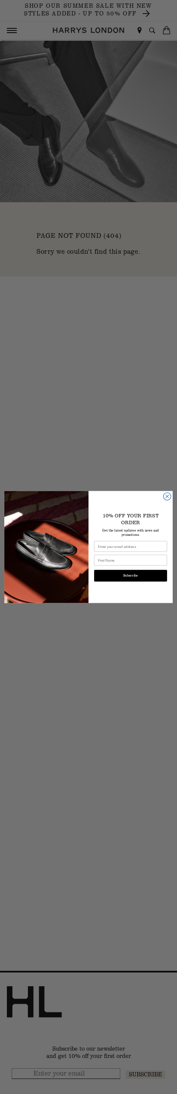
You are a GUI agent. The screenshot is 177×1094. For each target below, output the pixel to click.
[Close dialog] (167, 496)
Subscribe (130, 576)
